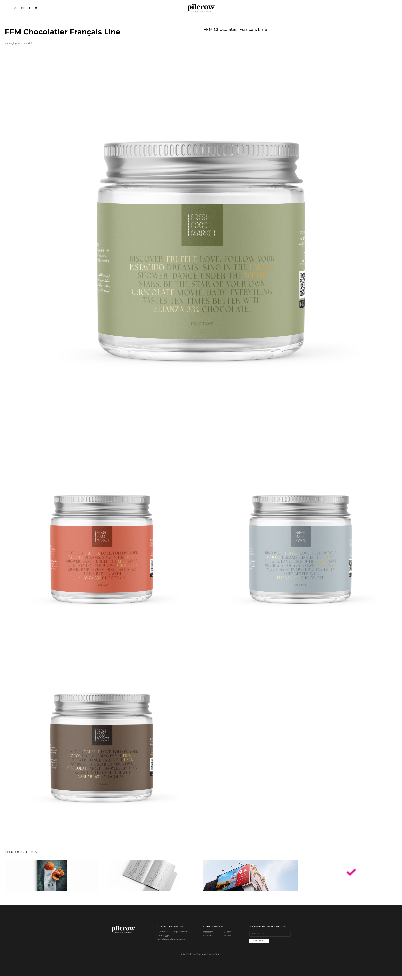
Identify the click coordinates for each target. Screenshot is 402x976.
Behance (228, 932)
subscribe (259, 941)
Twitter (227, 935)
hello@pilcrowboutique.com (171, 939)
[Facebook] (29, 8)
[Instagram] (15, 8)
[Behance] (22, 8)
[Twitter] (36, 8)
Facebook (208, 935)
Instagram (208, 932)
